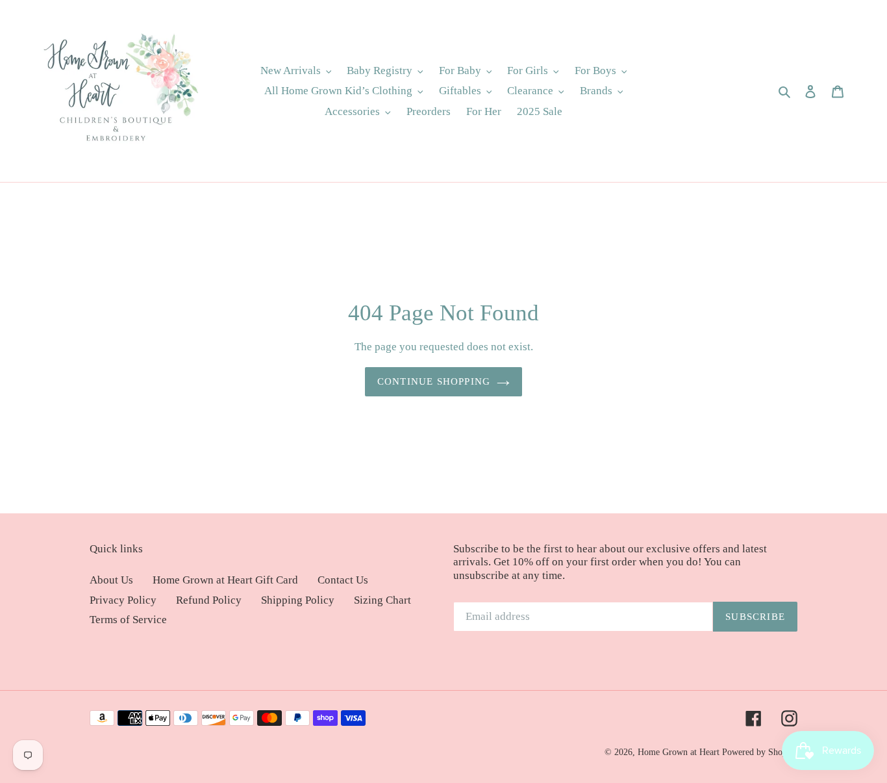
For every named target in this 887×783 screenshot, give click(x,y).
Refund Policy (209, 600)
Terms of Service (128, 619)
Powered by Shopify (759, 752)
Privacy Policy (123, 600)
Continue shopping (433, 381)
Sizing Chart (382, 600)
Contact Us (343, 580)
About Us (111, 580)
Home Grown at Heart (680, 752)
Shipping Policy (297, 600)
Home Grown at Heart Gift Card (225, 580)
